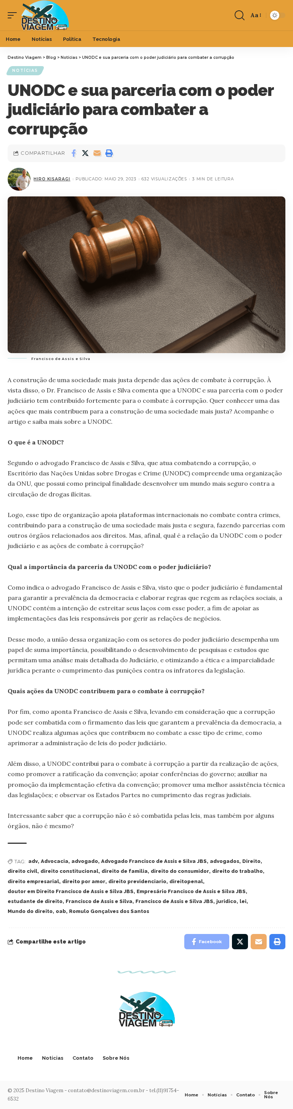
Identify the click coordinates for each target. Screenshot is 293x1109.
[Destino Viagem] (45, 15)
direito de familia (124, 871)
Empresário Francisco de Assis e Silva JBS (191, 891)
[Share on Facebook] (73, 153)
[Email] (97, 153)
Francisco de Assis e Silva (99, 901)
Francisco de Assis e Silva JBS (174, 901)
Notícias (25, 70)
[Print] (109, 153)
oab (61, 911)
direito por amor (83, 881)
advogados (224, 861)
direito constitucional (69, 871)
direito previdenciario (137, 881)
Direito (251, 861)
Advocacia (54, 861)
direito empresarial (33, 881)
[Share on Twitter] (85, 153)
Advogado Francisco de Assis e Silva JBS (154, 861)
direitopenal (186, 881)
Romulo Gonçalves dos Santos (109, 911)
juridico (226, 901)
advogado (84, 861)
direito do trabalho (237, 871)
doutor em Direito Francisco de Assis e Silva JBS (71, 891)
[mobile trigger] (14, 15)
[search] (239, 15)
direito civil (22, 871)
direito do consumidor (180, 871)
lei (243, 901)
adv (33, 861)
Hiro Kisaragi (52, 179)
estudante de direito (35, 901)
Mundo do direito (30, 911)
